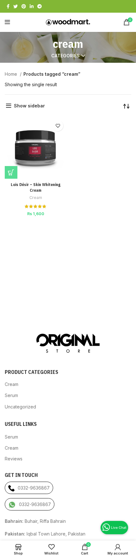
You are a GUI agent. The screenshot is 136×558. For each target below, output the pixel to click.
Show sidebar (29, 105)
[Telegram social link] (39, 6)
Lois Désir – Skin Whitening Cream (35, 187)
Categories (65, 56)
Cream (35, 197)
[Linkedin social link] (31, 6)
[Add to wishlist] (57, 125)
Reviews (13, 458)
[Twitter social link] (15, 6)
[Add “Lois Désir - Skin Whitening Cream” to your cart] (11, 172)
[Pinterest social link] (24, 6)
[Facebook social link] (8, 6)
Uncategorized (20, 406)
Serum (11, 395)
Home (11, 74)
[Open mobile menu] (7, 22)
